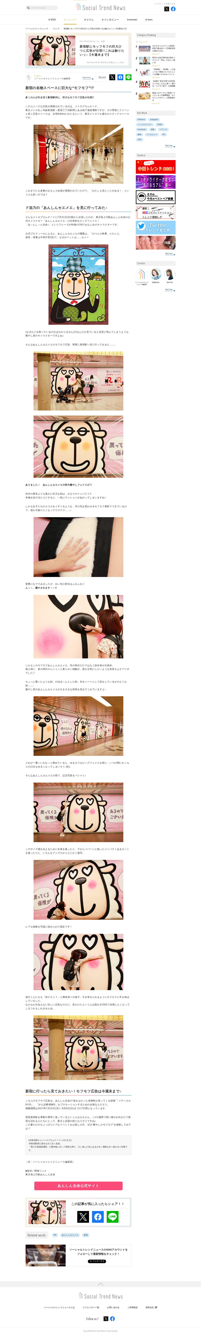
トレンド (157, 54)
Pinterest (141, 119)
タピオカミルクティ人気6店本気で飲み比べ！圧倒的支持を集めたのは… (163, 48)
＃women (132, 19)
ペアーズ (163, 129)
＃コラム (89, 19)
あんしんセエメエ (70, 1235)
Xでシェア (112, 77)
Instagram (154, 119)
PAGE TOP (100, 1284)
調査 (153, 129)
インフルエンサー (145, 124)
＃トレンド (70, 19)
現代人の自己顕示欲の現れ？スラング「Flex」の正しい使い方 (163, 60)
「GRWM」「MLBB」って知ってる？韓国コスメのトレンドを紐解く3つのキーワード (163, 71)
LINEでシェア (128, 77)
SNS (139, 139)
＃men (148, 19)
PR (55, 1235)
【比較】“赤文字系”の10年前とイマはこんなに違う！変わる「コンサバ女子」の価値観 (164, 83)
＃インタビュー (110, 19)
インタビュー (152, 134)
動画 (139, 134)
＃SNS (52, 19)
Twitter (159, 124)
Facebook (142, 129)
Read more (87, 78)
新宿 (86, 1235)
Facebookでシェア (120, 77)
